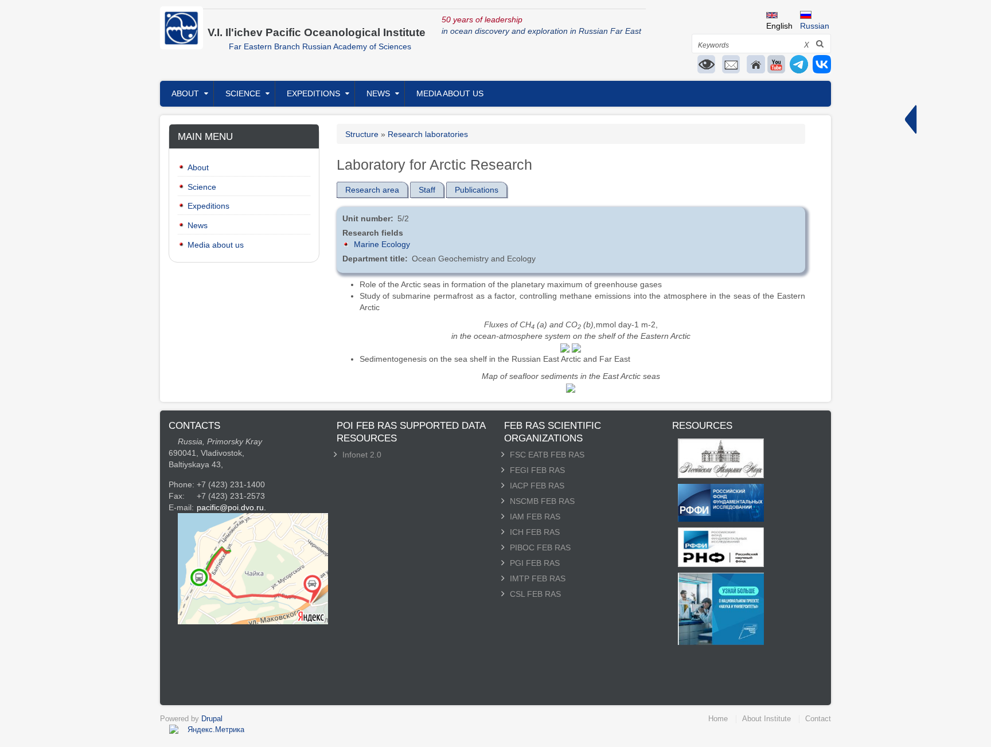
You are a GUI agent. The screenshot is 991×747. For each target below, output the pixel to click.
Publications (476, 189)
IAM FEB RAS (535, 516)
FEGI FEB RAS (537, 470)
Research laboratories (428, 134)
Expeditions (313, 93)
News (378, 93)
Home (718, 718)
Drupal (212, 718)
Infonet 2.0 (361, 454)
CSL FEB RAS (535, 594)
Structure (362, 134)
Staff (427, 189)
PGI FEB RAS (535, 563)
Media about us (449, 93)
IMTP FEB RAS (537, 578)
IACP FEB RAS (537, 485)
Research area (372, 189)
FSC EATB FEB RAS (547, 454)
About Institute (766, 718)
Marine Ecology (382, 244)
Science (242, 93)
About (185, 93)
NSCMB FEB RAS (542, 501)
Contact (818, 718)
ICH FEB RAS (535, 532)
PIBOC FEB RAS (540, 547)
